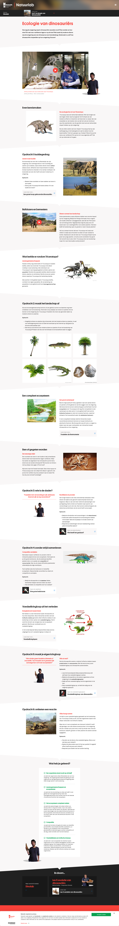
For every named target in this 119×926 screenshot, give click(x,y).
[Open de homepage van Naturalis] (8, 4)
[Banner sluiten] (114, 913)
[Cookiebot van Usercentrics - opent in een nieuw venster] (12, 923)
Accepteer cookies (101, 914)
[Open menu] (115, 4)
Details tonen (24, 923)
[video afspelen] (55, 70)
